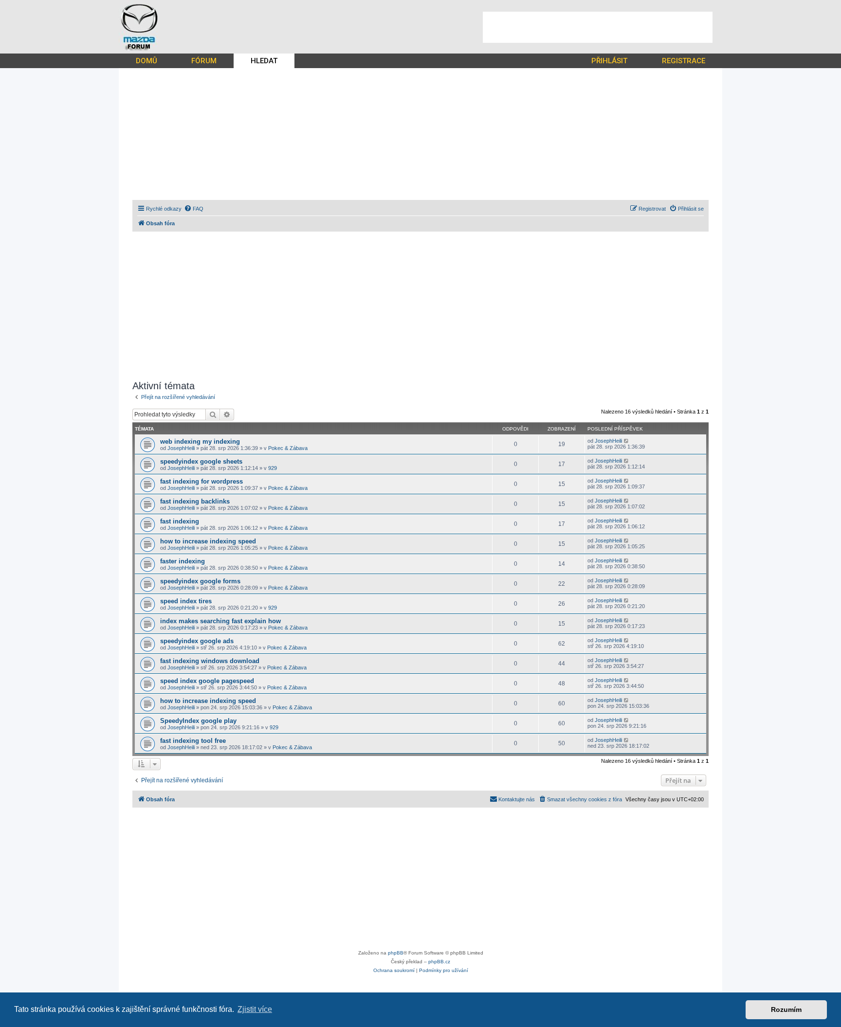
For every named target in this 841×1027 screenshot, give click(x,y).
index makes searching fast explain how (220, 621)
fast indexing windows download (209, 661)
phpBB (395, 952)
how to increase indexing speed (208, 541)
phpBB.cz (439, 961)
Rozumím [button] (786, 1009)
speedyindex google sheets (201, 461)
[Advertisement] (598, 27)
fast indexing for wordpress (201, 481)
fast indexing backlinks (195, 501)
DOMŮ (146, 60)
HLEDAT (264, 60)
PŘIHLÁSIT (609, 60)
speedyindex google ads (197, 641)
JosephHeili (181, 448)
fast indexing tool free (193, 740)
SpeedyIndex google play (198, 720)
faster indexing (182, 561)
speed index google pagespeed (207, 681)
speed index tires (186, 601)
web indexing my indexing (200, 441)
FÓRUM (204, 60)
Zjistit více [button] (255, 1009)
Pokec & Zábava (288, 448)
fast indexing (179, 521)
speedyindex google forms (200, 581)
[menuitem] (193, 209)
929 (272, 468)
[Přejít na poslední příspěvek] (626, 441)
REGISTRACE (683, 60)
